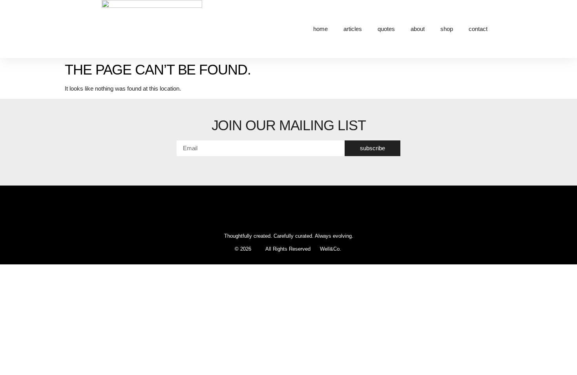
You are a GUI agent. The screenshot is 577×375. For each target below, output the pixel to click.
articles (352, 28)
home (320, 28)
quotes (386, 28)
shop (446, 28)
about (418, 28)
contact (478, 28)
